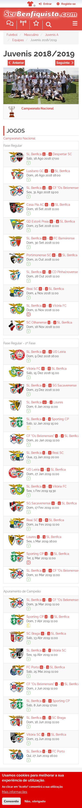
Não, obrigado (35, 801)
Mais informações (14, 792)
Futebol (12, 35)
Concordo (11, 801)
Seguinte (63, 62)
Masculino (31, 35)
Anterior (18, 62)
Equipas (18, 40)
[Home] (39, 12)
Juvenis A (51, 35)
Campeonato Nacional (37, 108)
